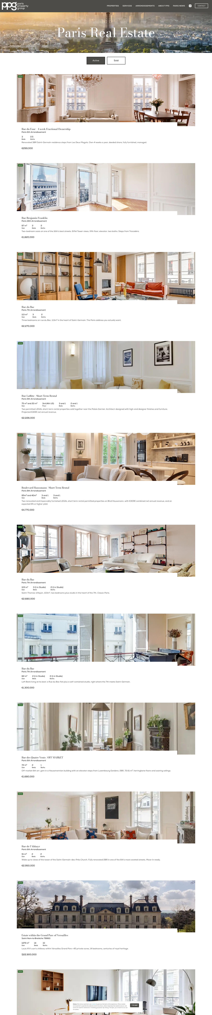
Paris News (179, 6)
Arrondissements (145, 6)
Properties (113, 6)
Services (127, 6)
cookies (94, 1004)
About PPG (163, 6)
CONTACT (201, 6)
